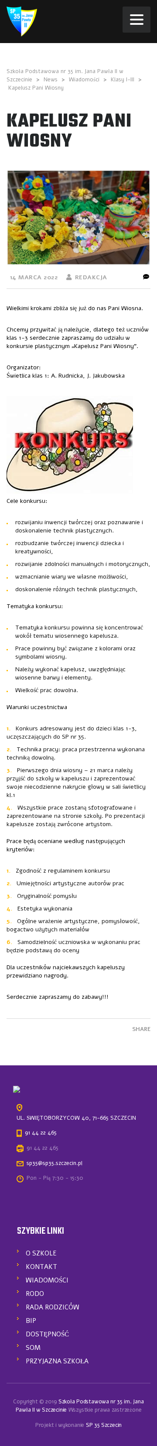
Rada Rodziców (52, 1307)
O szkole (41, 1253)
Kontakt (41, 1266)
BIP (31, 1320)
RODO (35, 1293)
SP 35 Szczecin (104, 1425)
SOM (33, 1347)
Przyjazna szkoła (57, 1361)
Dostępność (47, 1334)
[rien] (22, 21)
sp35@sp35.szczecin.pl (54, 1163)
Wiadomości (47, 1280)
